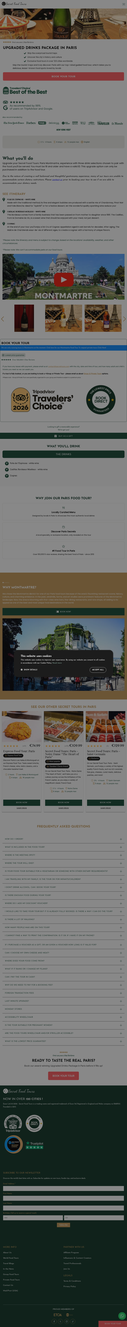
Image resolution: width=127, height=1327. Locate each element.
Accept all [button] (98, 670)
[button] (29, 670)
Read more (57, 663)
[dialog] (63, 663)
